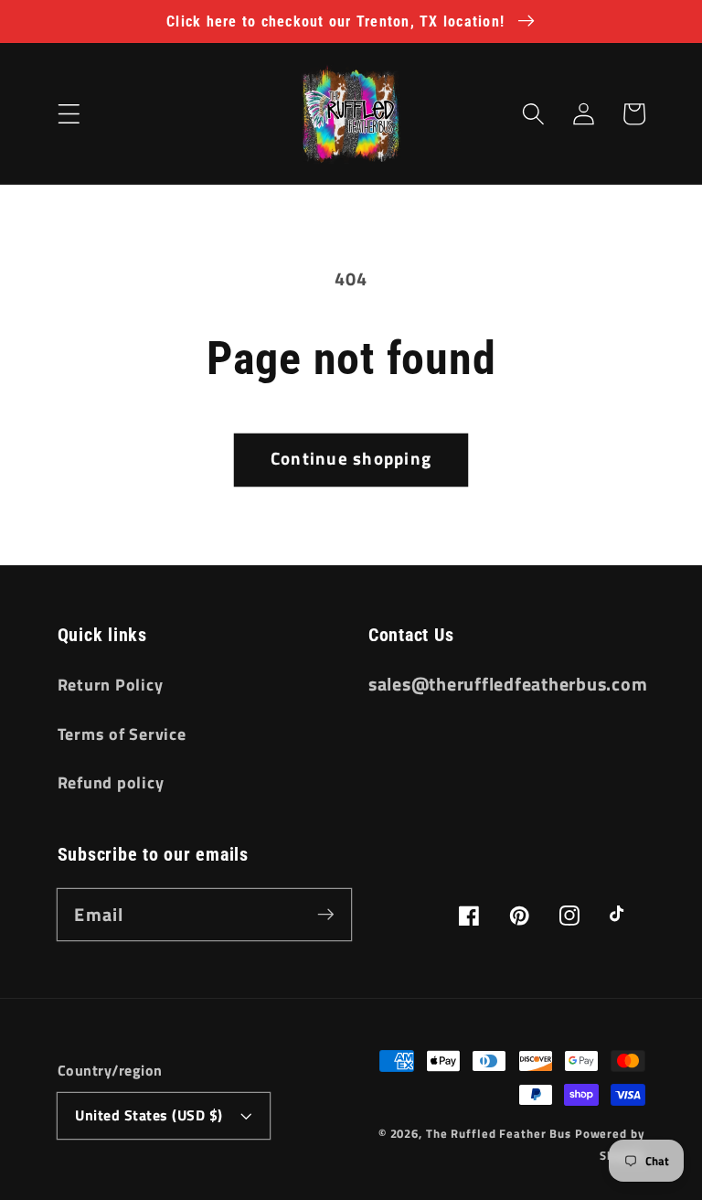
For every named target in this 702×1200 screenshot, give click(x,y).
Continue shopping (351, 458)
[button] (69, 114)
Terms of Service (122, 734)
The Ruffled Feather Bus (500, 1133)
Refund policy (111, 782)
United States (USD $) (149, 1115)
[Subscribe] (326, 914)
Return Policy (111, 684)
